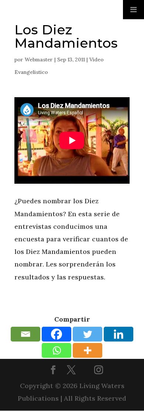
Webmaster (39, 59)
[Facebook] (56, 334)
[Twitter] (87, 334)
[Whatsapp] (56, 350)
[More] (87, 350)
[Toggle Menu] (133, 9)
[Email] (25, 334)
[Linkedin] (118, 334)
